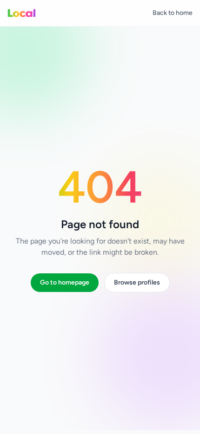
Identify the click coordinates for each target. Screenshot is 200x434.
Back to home (173, 13)
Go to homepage (64, 282)
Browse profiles (137, 282)
